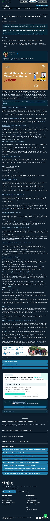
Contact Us (28, 511)
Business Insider (6, 208)
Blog (27, 507)
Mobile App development (19, 401)
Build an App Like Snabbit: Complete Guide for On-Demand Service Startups (21, 462)
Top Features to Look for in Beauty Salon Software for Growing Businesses (20, 456)
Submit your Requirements (41, 5)
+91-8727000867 (7, 1)
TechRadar (42, 121)
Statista (9, 286)
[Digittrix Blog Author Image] (17, 54)
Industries (18, 8)
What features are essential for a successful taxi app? (16, 441)
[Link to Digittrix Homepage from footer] (7, 484)
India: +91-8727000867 (7, 500)
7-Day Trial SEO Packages (31, 509)
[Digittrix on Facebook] (40, 518)
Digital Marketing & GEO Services (33, 502)
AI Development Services (31, 500)
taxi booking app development (17, 134)
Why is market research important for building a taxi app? (17, 430)
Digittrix (5, 331)
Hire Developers (28, 8)
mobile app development (15, 118)
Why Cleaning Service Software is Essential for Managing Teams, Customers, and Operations (25, 449)
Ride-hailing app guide (38, 33)
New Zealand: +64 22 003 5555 (8, 502)
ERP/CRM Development (31, 504)
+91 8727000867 (39, 342)
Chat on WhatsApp (23, 491)
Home (5, 8)
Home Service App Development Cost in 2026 (13, 452)
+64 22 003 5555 (7, 2)
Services (11, 8)
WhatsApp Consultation (7, 504)
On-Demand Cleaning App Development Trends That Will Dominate (19, 465)
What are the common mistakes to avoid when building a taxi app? (19, 421)
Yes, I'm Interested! (25, 406)
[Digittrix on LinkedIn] (37, 518)
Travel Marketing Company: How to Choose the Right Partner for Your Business (21, 473)
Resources (44, 8)
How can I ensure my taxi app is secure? (12, 436)
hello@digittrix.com (6, 498)
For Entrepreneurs (23, 1)
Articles (7, 14)
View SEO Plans (15, 394)
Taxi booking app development (10, 33)
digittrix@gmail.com (11, 344)
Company (36, 8)
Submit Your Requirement (9, 491)
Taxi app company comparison (25, 33)
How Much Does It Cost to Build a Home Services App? (16, 459)
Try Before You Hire (43, 1)
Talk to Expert (36, 394)
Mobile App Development (31, 498)
